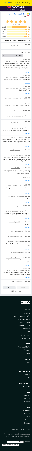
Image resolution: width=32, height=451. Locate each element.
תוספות (27, 310)
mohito (18, 252)
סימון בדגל (27, 72)
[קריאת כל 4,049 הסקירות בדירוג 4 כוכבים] (17, 29)
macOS (27, 353)
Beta (28, 378)
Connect (27, 395)
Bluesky (27, 420)
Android (27, 359)
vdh (25, 16)
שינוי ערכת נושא (26, 444)
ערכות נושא (15, 9)
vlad (19, 231)
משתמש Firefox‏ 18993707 (20, 46)
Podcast (27, 423)
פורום (28, 332)
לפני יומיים (9, 185)
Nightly (27, 374)
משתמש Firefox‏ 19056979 (20, 77)
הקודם (23, 288)
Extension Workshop (23, 319)
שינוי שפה (27, 441)
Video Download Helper (17, 14)
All (29, 366)
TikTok (27, 417)
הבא (9, 288)
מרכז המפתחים (25, 322)
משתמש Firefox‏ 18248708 (20, 123)
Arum (18, 281)
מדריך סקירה (26, 338)
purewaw (17, 241)
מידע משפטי (15, 429)
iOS (29, 356)
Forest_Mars (16, 236)
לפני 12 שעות (8, 98)
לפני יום (10, 123)
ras (19, 110)
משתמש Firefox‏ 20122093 (20, 185)
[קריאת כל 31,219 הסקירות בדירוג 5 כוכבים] (17, 27)
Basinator (17, 150)
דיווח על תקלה (25, 335)
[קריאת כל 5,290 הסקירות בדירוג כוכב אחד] (17, 36)
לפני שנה (9, 46)
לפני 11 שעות (8, 88)
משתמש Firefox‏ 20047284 (20, 88)
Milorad (18, 155)
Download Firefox (24, 347)
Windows (27, 350)
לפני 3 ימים (10, 196)
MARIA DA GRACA (15, 211)
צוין (23, 433)
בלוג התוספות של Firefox (21, 316)
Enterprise (26, 386)
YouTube (27, 413)
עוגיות (22, 429)
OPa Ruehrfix (16, 258)
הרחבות (22, 9)
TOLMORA (17, 196)
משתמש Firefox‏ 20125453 (20, 61)
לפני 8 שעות (9, 77)
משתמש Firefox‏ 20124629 (20, 105)
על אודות (27, 313)
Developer (26, 402)
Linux (28, 363)
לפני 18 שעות (14, 110)
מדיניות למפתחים (24, 325)
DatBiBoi (17, 168)
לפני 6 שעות (9, 61)
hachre (18, 137)
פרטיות (28, 429)
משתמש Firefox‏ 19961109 (20, 98)
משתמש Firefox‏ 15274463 (20, 270)
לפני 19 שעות (7, 116)
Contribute (26, 398)
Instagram (26, 410)
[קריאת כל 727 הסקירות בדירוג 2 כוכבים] (17, 34)
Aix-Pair (18, 222)
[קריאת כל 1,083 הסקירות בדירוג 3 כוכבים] (17, 31)
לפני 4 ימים (9, 258)
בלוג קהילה (26, 329)
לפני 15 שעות (8, 105)
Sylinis (18, 206)
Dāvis (18, 128)
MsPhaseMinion (15, 116)
